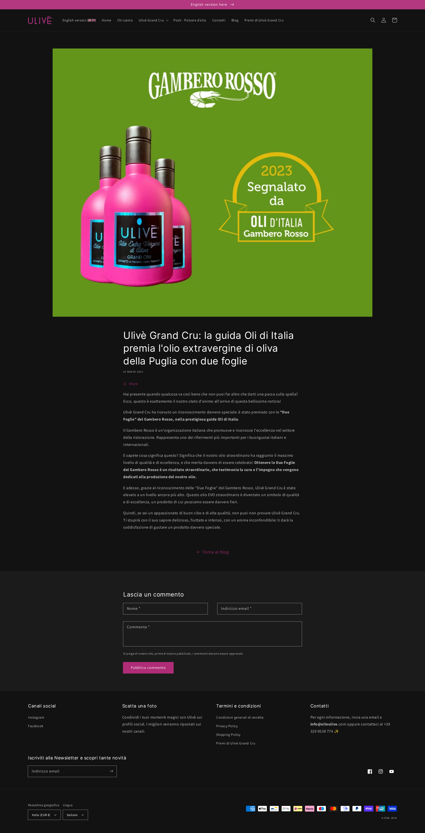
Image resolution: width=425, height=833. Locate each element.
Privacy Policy (227, 726)
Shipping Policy (228, 734)
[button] (153, 20)
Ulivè (394, 817)
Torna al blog (215, 552)
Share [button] (133, 383)
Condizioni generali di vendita (240, 717)
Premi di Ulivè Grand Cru (235, 743)
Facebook (36, 726)
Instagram (36, 717)
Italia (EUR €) (41, 815)
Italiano (72, 815)
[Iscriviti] (111, 771)
